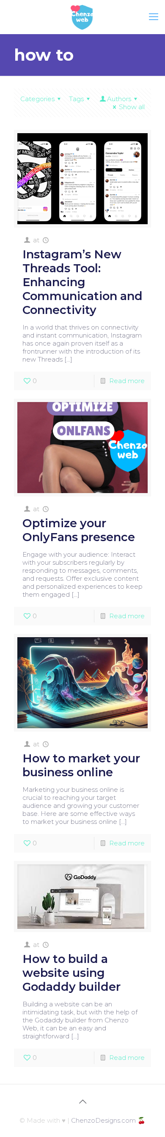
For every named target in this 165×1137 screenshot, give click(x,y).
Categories (37, 99)
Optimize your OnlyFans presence (78, 530)
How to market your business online (81, 765)
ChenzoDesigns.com (103, 1120)
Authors (119, 99)
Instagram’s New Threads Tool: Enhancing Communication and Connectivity (82, 282)
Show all (132, 107)
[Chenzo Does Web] (82, 16)
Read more (127, 381)
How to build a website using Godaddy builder (71, 973)
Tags (76, 99)
